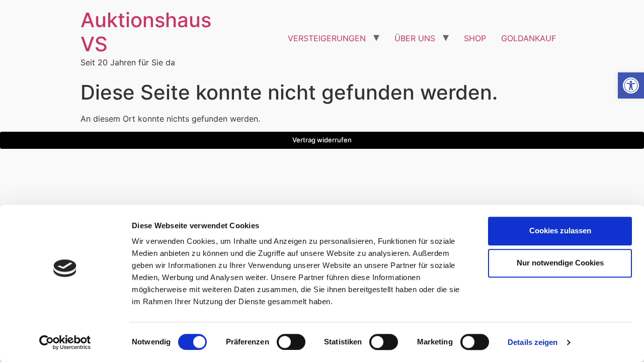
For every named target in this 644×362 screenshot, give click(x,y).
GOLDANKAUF (528, 38)
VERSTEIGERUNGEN (327, 38)
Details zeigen (532, 342)
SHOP (475, 38)
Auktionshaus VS (145, 32)
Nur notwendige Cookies (560, 262)
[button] (631, 85)
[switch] (291, 342)
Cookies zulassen (560, 230)
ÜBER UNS (414, 38)
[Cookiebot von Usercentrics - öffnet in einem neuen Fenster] (65, 342)
